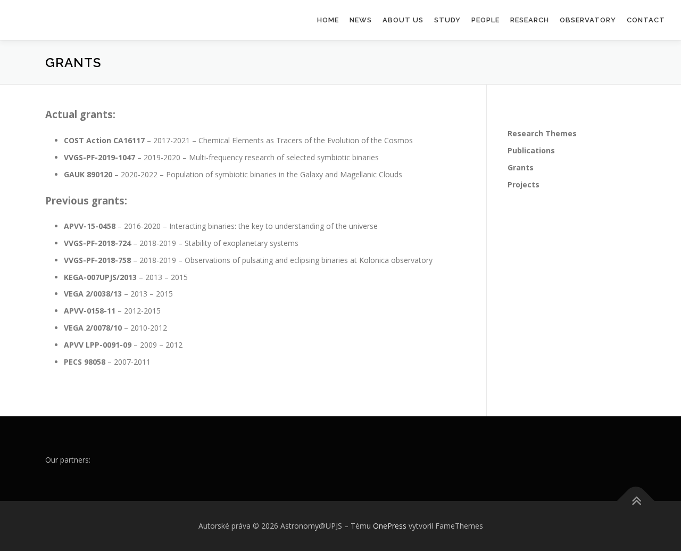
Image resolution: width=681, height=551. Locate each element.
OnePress (389, 526)
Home (328, 20)
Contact (646, 20)
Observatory (588, 20)
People (485, 20)
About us (403, 20)
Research (529, 20)
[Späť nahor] (636, 501)
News (361, 20)
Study (447, 20)
